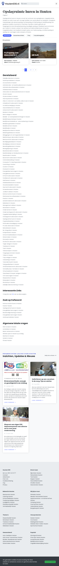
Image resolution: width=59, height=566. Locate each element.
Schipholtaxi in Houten (9, 232)
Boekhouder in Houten (9, 155)
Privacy (5, 485)
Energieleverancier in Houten (11, 173)
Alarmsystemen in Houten (10, 99)
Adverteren (6, 477)
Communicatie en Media (13, 378)
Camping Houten (35, 502)
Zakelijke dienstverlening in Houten (13, 285)
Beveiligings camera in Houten (12, 144)
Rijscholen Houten (35, 473)
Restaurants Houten (9, 494)
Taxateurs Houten (8, 522)
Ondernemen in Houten (10, 210)
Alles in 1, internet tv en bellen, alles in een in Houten (18, 101)
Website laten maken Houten (39, 524)
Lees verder (9, 402)
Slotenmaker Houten (9, 543)
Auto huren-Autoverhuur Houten (12, 537)
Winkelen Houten (35, 494)
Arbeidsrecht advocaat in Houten (13, 103)
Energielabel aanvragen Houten (12, 315)
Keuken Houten (35, 518)
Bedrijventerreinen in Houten (11, 130)
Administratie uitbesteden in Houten (13, 87)
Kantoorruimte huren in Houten (12, 194)
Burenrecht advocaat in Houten (12, 158)
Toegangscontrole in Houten (11, 253)
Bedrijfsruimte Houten (36, 541)
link (13, 294)
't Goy (28, 35)
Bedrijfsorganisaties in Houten (12, 124)
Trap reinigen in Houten (10, 257)
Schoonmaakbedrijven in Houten (12, 235)
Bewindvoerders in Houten (11, 151)
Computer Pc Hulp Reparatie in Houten (14, 162)
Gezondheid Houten (36, 481)
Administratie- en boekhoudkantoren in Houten (17, 85)
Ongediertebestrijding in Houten (12, 214)
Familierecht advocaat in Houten (13, 178)
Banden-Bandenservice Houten (12, 539)
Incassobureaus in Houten (10, 189)
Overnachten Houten (36, 504)
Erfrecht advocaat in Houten (11, 176)
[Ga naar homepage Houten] (10, 3)
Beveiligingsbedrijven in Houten (12, 142)
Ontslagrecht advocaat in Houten (13, 217)
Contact (5, 475)
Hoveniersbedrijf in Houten (11, 185)
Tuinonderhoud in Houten (10, 262)
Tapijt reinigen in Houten (10, 244)
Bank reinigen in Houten (10, 114)
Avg (4, 483)
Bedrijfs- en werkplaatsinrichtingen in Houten (16, 117)
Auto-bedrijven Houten (10, 535)
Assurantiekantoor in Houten (11, 108)
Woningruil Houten (35, 535)
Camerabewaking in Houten (11, 160)
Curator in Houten (8, 167)
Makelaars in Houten (9, 203)
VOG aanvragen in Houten (11, 276)
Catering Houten (8, 496)
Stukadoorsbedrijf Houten (10, 504)
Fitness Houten (7, 340)
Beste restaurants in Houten (11, 331)
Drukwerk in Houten (9, 169)
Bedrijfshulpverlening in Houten (12, 119)
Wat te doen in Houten (9, 327)
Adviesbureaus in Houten (10, 89)
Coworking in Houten (9, 164)
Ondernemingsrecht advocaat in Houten (15, 212)
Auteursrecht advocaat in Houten (13, 110)
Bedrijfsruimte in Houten (10, 126)
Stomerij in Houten (8, 239)
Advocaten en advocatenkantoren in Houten (16, 92)
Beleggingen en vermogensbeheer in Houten (16, 135)
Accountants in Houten (10, 83)
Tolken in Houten (8, 255)
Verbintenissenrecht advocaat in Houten (15, 266)
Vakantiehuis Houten (36, 506)
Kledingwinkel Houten (36, 522)
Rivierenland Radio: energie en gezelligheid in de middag (15, 382)
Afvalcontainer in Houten (10, 96)
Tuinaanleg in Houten (9, 260)
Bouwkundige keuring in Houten (12, 312)
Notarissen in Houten (9, 207)
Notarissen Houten (8, 520)
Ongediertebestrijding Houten (39, 543)
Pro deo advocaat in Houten (11, 226)
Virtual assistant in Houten (10, 271)
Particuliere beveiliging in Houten (12, 223)
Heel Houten (7, 35)
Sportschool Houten (36, 526)
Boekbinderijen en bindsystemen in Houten (15, 153)
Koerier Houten (7, 306)
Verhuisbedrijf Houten (9, 506)
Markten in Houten (8, 336)
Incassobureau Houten (37, 539)
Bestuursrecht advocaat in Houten (13, 139)
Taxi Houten (33, 477)
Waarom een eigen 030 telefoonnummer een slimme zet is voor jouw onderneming (15, 427)
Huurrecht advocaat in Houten (12, 187)
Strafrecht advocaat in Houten (12, 242)
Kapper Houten (35, 479)
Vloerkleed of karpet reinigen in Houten (14, 273)
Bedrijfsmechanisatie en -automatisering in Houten (18, 121)
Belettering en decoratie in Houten (13, 137)
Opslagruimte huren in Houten (12, 219)
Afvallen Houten (35, 483)
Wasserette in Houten (9, 278)
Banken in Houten (8, 112)
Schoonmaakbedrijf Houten (11, 524)
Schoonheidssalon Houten (10, 498)
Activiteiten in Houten (9, 329)
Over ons (5, 479)
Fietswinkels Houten (36, 475)
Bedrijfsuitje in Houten (9, 128)
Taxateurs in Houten (9, 246)
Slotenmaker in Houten (10, 237)
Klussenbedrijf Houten (9, 518)
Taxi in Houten (7, 248)
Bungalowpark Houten (37, 508)
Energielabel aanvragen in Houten (13, 171)
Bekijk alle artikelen (50, 355)
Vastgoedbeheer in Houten (11, 264)
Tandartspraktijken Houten (11, 500)
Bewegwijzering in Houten (10, 148)
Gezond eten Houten (36, 485)
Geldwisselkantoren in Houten (12, 182)
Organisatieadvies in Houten (11, 221)
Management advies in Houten (12, 205)
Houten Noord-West (18, 35)
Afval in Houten (7, 94)
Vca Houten (33, 520)
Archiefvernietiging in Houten (11, 105)
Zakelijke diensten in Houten (11, 78)
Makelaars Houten (8, 526)
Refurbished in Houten (9, 228)
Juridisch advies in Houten (10, 192)
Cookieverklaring (8, 481)
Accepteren (50, 561)
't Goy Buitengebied (38, 35)
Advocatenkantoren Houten (11, 541)
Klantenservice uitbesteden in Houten (14, 196)
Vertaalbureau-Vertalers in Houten (13, 269)
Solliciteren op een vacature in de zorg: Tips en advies (43, 380)
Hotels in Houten (8, 338)
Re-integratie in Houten (10, 230)
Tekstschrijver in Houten (10, 251)
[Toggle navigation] (56, 4)
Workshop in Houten (9, 282)
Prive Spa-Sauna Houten (37, 537)
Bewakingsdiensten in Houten (11, 146)
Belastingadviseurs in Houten (11, 133)
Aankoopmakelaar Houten (11, 317)
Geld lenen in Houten (9, 180)
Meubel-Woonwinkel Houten (39, 496)
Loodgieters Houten (9, 502)
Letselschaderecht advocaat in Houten (14, 201)
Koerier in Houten (8, 198)
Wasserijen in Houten (9, 280)
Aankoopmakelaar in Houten (11, 80)
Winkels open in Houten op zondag (13, 334)
